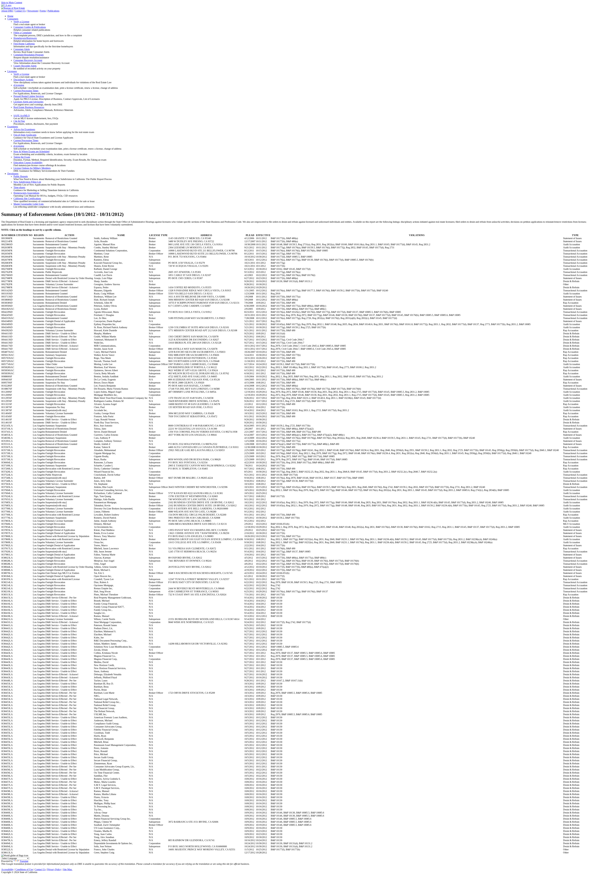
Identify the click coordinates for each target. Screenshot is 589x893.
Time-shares (19, 187)
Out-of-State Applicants (24, 135)
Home (10, 16)
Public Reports (20, 176)
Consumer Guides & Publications (29, 27)
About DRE (7, 11)
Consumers (12, 19)
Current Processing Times (25, 90)
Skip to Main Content (11, 2)
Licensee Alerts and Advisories (28, 101)
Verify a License (21, 21)
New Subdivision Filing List (27, 182)
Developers (12, 173)
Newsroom (32, 11)
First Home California (24, 43)
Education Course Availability (27, 162)
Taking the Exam (21, 157)
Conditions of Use (24, 869)
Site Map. (67, 869)
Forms (43, 11)
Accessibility (7, 869)
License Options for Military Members (32, 168)
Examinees (12, 126)
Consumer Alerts (21, 49)
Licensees (12, 71)
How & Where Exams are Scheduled (31, 151)
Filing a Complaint (22, 32)
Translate (24, 861)
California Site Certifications (27, 198)
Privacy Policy (54, 869)
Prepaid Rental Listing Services (28, 96)
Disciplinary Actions (23, 79)
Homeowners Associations (26, 193)
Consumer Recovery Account (27, 60)
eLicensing (18, 85)
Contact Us (20, 11)
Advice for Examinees (24, 129)
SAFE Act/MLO (21, 115)
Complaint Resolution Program (28, 54)
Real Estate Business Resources (28, 107)
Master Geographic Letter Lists (28, 204)
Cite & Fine (19, 121)
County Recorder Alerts (25, 65)
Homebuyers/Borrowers (25, 38)
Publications (53, 11)
